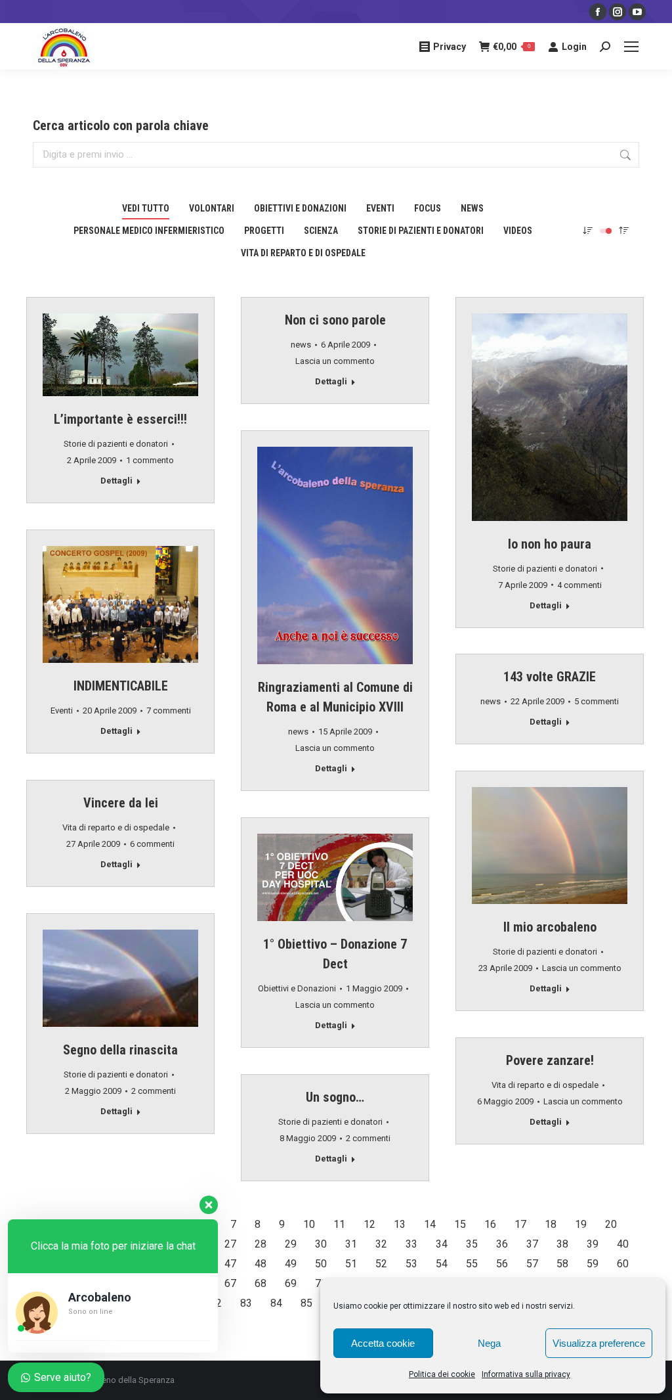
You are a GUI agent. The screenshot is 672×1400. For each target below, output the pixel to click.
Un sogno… (335, 1097)
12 (369, 1224)
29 (291, 1244)
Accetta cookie (383, 1343)
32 (381, 1244)
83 (246, 1303)
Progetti (264, 230)
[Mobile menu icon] (631, 47)
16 (490, 1224)
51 (351, 1263)
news (472, 208)
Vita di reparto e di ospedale (303, 253)
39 (592, 1244)
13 (400, 1224)
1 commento (150, 460)
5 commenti (596, 701)
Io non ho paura (549, 544)
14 (430, 1224)
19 (581, 1224)
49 (291, 1263)
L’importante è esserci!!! (120, 419)
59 (592, 1263)
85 (306, 1303)
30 (321, 1244)
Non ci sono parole (335, 320)
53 (411, 1263)
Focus (427, 208)
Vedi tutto (145, 208)
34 (442, 1244)
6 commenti (152, 844)
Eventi (380, 208)
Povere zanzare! (550, 1060)
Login (574, 46)
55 (472, 1263)
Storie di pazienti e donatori (421, 230)
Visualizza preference (599, 1343)
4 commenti (579, 585)
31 (351, 1244)
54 (442, 1263)
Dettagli (116, 480)
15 (460, 1224)
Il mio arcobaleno (550, 927)
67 (230, 1283)
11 (339, 1224)
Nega (489, 1343)
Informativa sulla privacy (526, 1374)
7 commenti (168, 710)
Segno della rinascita (120, 1050)
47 (230, 1263)
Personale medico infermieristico (149, 230)
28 (260, 1244)
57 (532, 1263)
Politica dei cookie (442, 1374)
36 (502, 1244)
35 (472, 1244)
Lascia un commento (335, 361)
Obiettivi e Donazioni (300, 208)
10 (309, 1224)
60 (623, 1263)
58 (562, 1263)
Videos (517, 230)
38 (562, 1244)
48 (260, 1263)
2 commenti (153, 1091)
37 (532, 1244)
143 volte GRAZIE (549, 677)
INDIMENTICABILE (121, 686)
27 (230, 1244)
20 (611, 1224)
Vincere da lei (120, 803)
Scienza (321, 230)
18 (550, 1224)
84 (276, 1303)
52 (381, 1263)
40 (623, 1244)
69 (291, 1283)
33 (411, 1244)
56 (502, 1263)
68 (260, 1283)
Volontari (211, 208)
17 (520, 1224)
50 (321, 1263)
